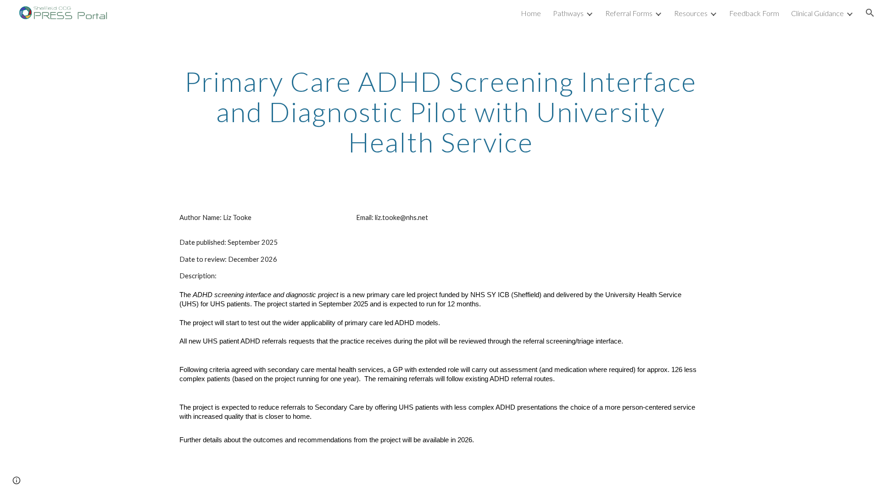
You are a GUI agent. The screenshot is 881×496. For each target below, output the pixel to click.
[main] (440, 111)
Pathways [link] (568, 13)
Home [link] (531, 13)
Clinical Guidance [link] (817, 13)
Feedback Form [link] (754, 13)
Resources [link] (691, 13)
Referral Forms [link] (628, 13)
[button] (870, 13)
